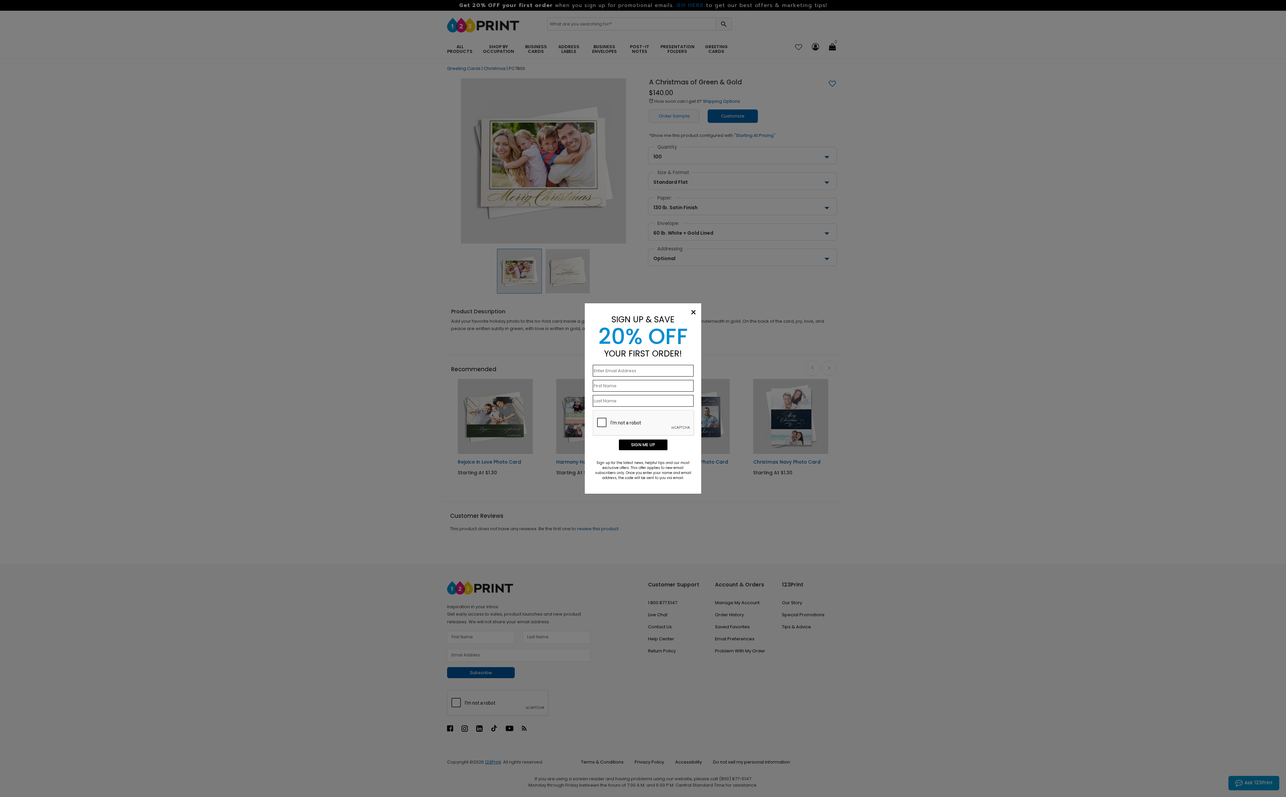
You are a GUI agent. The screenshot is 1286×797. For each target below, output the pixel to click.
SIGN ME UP (643, 445)
